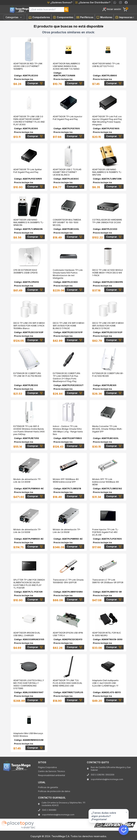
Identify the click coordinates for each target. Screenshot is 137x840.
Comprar (32, 83)
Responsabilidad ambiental (51, 775)
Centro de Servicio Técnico (51, 771)
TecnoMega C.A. (60, 836)
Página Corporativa (47, 767)
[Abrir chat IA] (124, 830)
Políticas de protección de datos (54, 791)
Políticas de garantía (48, 787)
